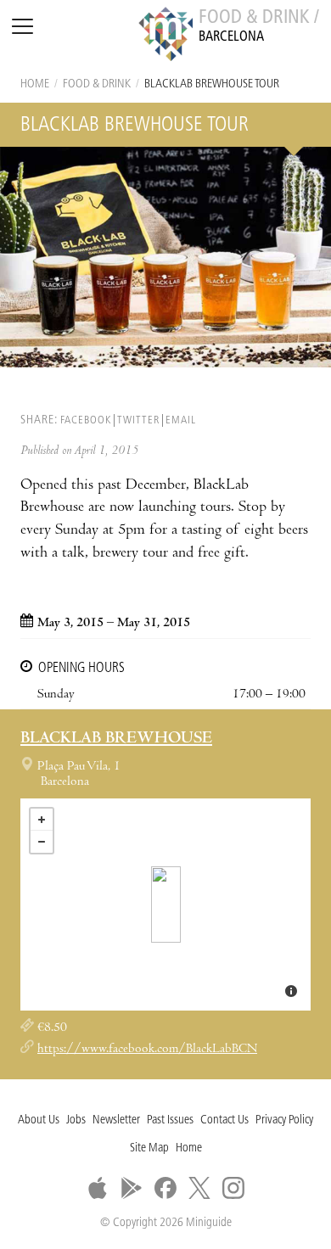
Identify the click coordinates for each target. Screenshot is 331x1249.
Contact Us (224, 1120)
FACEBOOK (85, 420)
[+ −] (165, 904)
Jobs (76, 1120)
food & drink (97, 84)
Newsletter (116, 1120)
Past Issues (170, 1120)
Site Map (149, 1148)
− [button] (42, 842)
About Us (38, 1120)
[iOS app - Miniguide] (97, 1188)
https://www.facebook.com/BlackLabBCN (147, 1049)
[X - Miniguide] (199, 1188)
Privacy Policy (284, 1120)
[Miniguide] (165, 36)
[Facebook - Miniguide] (165, 1188)
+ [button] (42, 820)
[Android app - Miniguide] (131, 1188)
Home (34, 84)
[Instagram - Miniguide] (233, 1188)
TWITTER (138, 420)
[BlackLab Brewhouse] (166, 904)
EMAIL (181, 420)
